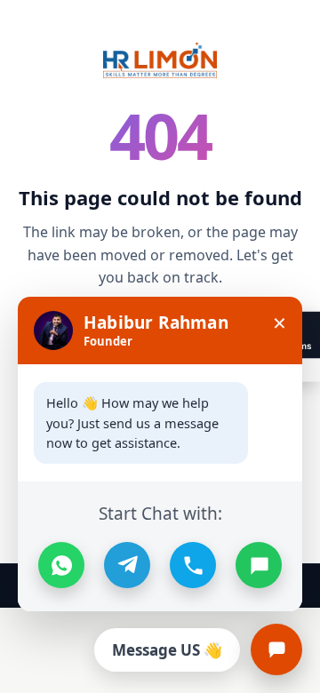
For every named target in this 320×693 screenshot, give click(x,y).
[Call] (193, 565)
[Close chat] (276, 649)
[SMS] (259, 565)
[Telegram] (127, 565)
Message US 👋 (167, 650)
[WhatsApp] (61, 565)
